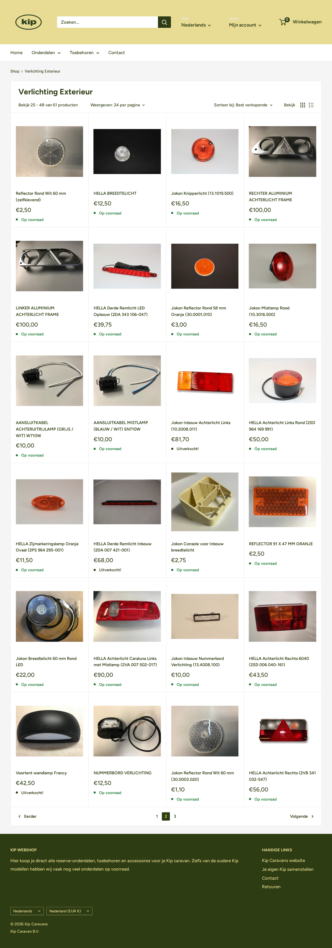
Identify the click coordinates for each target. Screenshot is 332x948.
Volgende (299, 816)
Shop (14, 71)
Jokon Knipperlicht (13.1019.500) (202, 193)
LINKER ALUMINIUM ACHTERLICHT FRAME (37, 311)
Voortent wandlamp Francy (41, 772)
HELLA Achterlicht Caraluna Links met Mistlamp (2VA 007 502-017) (125, 661)
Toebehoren (82, 52)
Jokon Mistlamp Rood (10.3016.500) (269, 311)
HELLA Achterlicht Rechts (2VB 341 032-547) (282, 776)
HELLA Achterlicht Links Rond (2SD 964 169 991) (282, 426)
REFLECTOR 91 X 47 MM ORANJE (281, 543)
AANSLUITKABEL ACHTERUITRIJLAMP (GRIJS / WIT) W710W (44, 429)
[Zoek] (164, 22)
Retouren (271, 886)
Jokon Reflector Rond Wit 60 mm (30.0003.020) (202, 776)
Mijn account (243, 25)
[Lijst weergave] (311, 105)
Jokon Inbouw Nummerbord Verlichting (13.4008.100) (197, 661)
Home (16, 52)
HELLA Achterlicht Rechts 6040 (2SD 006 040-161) (279, 661)
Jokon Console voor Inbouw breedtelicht (197, 547)
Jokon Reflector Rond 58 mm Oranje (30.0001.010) (198, 311)
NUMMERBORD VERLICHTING (122, 772)
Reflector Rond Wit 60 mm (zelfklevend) (41, 196)
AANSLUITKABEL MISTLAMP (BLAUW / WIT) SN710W (121, 426)
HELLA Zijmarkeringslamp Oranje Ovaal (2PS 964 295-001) (47, 547)
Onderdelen (43, 52)
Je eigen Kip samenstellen (288, 869)
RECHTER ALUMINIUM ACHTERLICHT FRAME (270, 196)
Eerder (30, 816)
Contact (116, 52)
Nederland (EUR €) (65, 911)
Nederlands (22, 911)
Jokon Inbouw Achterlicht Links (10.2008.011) (200, 426)
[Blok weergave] (302, 105)
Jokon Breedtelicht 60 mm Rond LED (46, 661)
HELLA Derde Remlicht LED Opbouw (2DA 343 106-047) (121, 311)
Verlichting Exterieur (42, 71)
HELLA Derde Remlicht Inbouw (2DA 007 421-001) (122, 547)
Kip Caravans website (283, 860)
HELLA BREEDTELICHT (115, 193)
